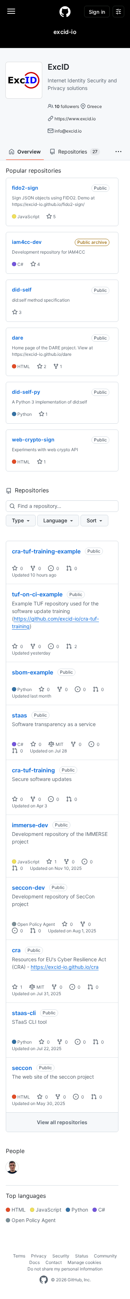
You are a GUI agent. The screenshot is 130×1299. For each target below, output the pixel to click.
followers (67, 106)
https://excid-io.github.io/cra (65, 967)
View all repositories (62, 1122)
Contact (54, 1262)
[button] (118, 152)
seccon (22, 1067)
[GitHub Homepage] (43, 1280)
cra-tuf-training (33, 770)
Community (105, 1256)
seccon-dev (28, 887)
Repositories (78, 151)
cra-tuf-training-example (46, 551)
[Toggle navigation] (11, 11)
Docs (34, 1262)
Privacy (39, 1256)
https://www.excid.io (75, 118)
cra (16, 950)
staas (19, 715)
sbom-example (32, 672)
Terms (19, 1256)
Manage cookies (84, 1262)
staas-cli (24, 1013)
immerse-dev (30, 825)
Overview (29, 151)
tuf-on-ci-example (37, 594)
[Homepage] (65, 11)
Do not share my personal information (65, 1269)
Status (81, 1256)
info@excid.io (68, 131)
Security (60, 1256)
